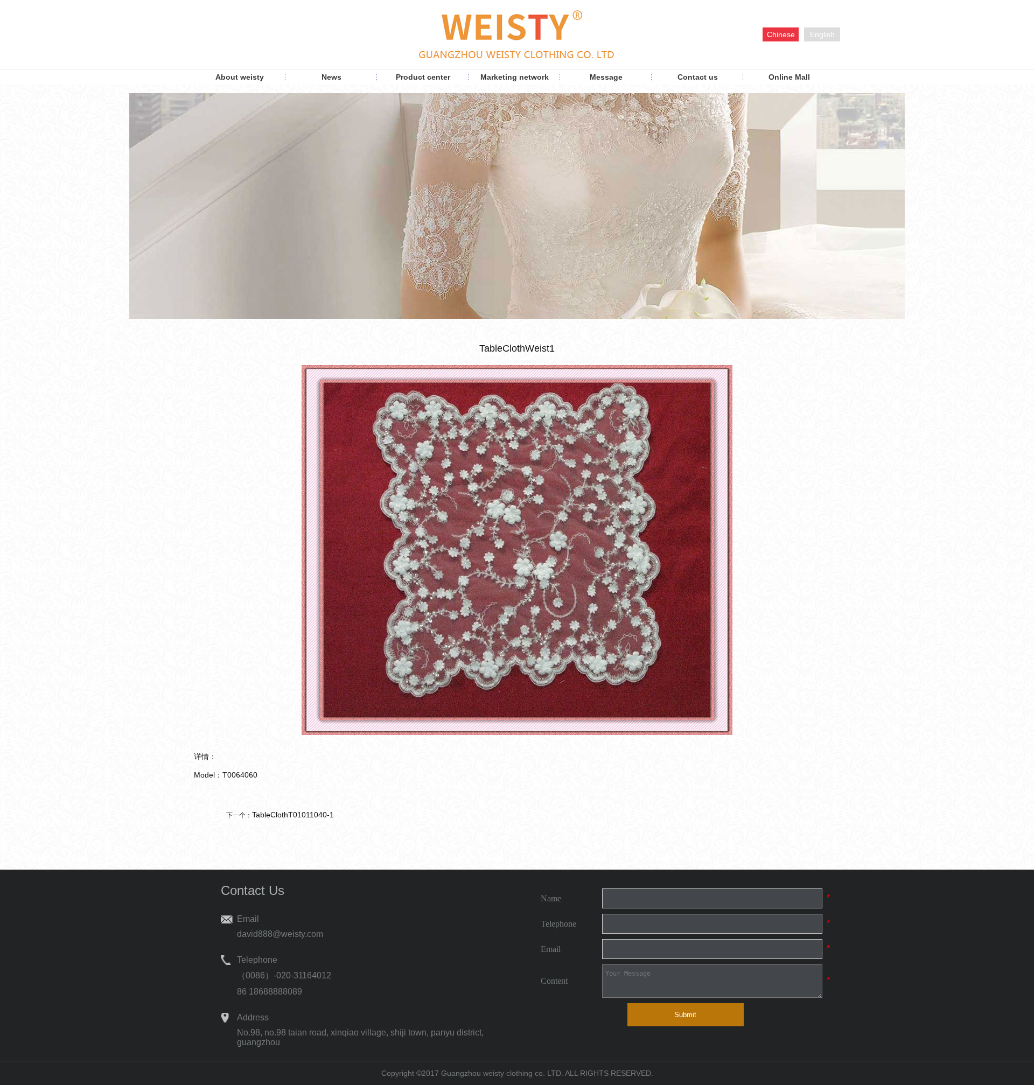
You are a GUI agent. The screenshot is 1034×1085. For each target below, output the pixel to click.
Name (551, 898)
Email (551, 949)
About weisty (239, 77)
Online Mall (789, 77)
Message (606, 77)
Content (554, 980)
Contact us (697, 77)
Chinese (781, 34)
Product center (423, 77)
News (331, 77)
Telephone (558, 923)
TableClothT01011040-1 (293, 814)
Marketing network (514, 77)
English (822, 34)
